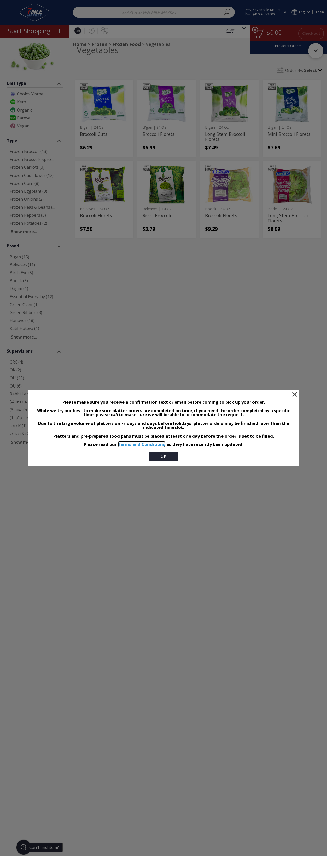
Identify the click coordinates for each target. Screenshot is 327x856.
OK (163, 456)
